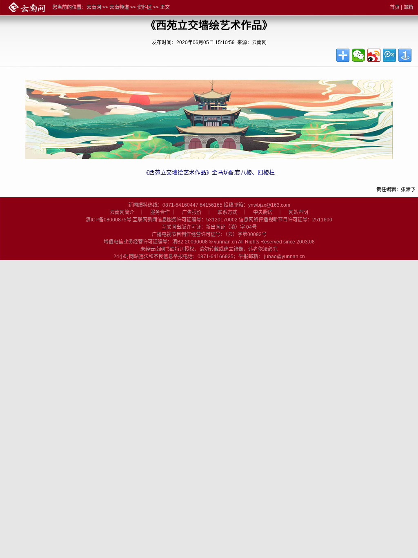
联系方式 (227, 212)
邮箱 (408, 7)
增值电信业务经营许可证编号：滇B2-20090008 (156, 242)
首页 (395, 7)
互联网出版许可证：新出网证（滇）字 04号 (209, 227)
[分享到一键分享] (404, 55)
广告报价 (192, 212)
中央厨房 (263, 212)
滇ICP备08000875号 (108, 220)
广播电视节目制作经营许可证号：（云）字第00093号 (209, 234)
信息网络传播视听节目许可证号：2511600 (285, 220)
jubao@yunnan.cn (284, 256)
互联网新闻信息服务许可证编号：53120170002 (185, 220)
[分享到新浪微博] (373, 55)
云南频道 (119, 7)
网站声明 (298, 212)
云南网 (94, 7)
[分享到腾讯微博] (389, 55)
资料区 (144, 7)
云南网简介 (122, 212)
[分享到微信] (358, 55)
